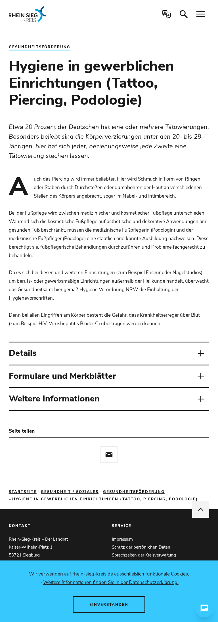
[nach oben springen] (200, 509)
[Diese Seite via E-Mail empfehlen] (109, 454)
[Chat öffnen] (204, 608)
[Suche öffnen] (183, 14)
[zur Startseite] (49, 14)
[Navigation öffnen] (200, 14)
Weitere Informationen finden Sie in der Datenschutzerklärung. (110, 582)
